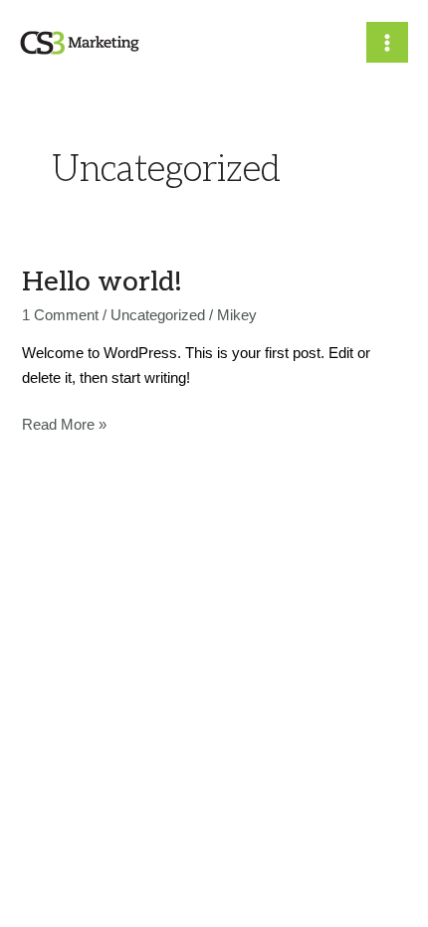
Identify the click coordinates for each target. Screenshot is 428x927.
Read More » (64, 423)
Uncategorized (157, 315)
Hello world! (102, 282)
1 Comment (60, 315)
